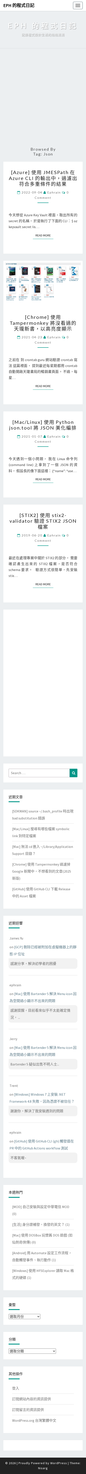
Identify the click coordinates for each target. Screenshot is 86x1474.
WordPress (58, 1463)
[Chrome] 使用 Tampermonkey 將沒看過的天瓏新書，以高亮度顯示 (43, 323)
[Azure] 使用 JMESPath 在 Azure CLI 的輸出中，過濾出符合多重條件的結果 (43, 178)
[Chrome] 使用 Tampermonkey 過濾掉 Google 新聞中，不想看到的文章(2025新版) (41, 871)
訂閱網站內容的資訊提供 (31, 1399)
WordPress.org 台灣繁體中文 (34, 1420)
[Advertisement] (43, 97)
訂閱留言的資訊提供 (28, 1410)
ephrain (54, 192)
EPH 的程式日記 (18, 5)
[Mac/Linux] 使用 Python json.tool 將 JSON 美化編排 (43, 425)
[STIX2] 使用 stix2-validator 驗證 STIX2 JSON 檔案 (43, 521)
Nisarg (43, 1468)
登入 (15, 1388)
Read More (44, 235)
